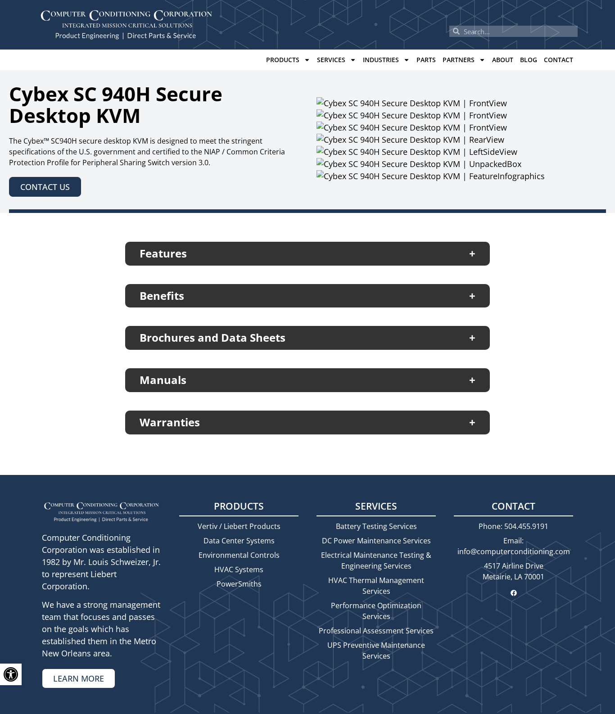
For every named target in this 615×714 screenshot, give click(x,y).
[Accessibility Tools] (11, 674)
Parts (426, 59)
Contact (558, 59)
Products (282, 59)
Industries (381, 59)
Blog (528, 59)
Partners (459, 59)
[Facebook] (513, 593)
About (502, 59)
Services (331, 59)
